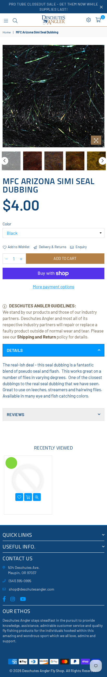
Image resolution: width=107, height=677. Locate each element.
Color (7, 223)
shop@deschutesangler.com (31, 589)
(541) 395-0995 (20, 581)
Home (7, 32)
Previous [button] (6, 96)
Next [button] (100, 96)
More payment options (53, 286)
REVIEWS (15, 414)
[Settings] (88, 20)
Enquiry (81, 247)
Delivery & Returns (52, 247)
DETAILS (15, 350)
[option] (53, 96)
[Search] (15, 20)
